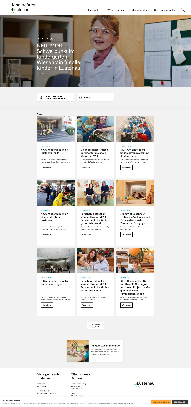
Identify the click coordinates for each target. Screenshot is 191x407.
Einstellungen (180, 402)
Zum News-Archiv (95, 326)
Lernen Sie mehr (129, 403)
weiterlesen (41, 73)
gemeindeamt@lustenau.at (46, 393)
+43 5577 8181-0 (43, 391)
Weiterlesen (47, 167)
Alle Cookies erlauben (161, 402)
